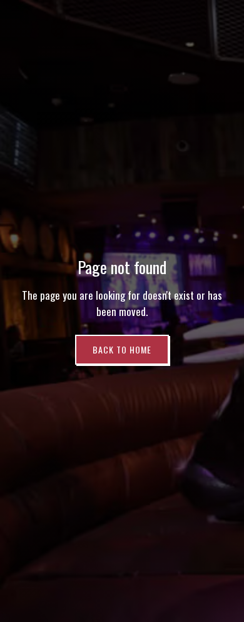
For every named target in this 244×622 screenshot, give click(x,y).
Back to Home (122, 349)
